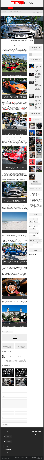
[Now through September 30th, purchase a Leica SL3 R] (32, 140)
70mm (7, 109)
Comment (4, 396)
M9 (37, 230)
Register (7, 452)
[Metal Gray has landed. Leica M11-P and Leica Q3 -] (32, 154)
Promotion (39, 240)
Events (23, 8)
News (3, 8)
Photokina (37, 233)
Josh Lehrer (14, 42)
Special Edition (38, 242)
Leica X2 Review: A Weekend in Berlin (38, 74)
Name (3, 410)
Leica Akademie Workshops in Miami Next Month (8, 347)
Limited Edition (32, 230)
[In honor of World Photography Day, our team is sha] (32, 133)
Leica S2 (22, 108)
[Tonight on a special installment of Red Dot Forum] (39, 169)
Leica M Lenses (32, 223)
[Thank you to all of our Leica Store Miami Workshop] (39, 140)
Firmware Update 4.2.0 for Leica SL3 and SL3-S (17, 11)
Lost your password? (7, 450)
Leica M (35, 221)
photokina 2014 (32, 235)
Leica (36, 219)
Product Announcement (33, 238)
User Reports (33, 8)
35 (36, 101)
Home (3, 14)
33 (36, 108)
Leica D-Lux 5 (14, 102)
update (30, 245)
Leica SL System (32, 228)
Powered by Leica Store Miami (37, 12)
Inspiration (27, 8)
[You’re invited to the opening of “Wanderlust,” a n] (39, 154)
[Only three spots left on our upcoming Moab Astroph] (39, 162)
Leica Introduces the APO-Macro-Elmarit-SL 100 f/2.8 (35, 194)
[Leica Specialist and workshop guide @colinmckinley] (39, 126)
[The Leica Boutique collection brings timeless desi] (32, 147)
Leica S (38, 223)
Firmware (31, 219)
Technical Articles (17, 8)
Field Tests (11, 8)
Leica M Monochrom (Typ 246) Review (38, 96)
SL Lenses (31, 242)
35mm (3, 109)
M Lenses (31, 233)
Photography (9, 331)
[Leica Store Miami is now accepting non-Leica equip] (32, 176)
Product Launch (32, 240)
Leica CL (30, 221)
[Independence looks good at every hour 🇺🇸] (32, 162)
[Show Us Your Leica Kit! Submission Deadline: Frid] (39, 147)
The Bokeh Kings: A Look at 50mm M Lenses (38, 66)
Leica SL (35, 226)
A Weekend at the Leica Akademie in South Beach (21, 347)
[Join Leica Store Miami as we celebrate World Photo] (39, 133)
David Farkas (8, 373)
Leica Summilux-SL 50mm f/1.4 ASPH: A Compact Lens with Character (36, 198)
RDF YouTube (38, 8)
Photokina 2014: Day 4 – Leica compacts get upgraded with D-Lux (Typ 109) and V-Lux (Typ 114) (38, 85)
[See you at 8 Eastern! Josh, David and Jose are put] (32, 169)
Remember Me (7, 449)
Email (16, 410)
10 (36, 71)
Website (4, 417)
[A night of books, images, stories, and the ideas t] (32, 126)
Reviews (6, 8)
